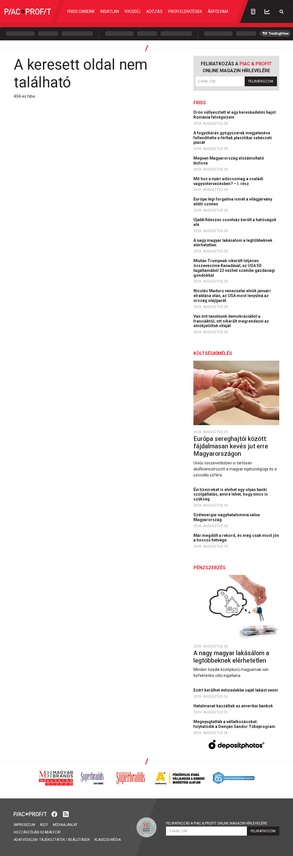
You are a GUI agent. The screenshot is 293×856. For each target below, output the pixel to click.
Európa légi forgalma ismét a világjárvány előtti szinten (232, 201)
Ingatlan (109, 11)
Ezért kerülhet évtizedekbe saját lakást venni (236, 690)
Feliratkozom (260, 81)
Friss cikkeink (81, 11)
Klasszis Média (107, 840)
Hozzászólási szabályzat (37, 832)
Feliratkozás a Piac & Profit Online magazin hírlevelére (216, 823)
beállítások (79, 840)
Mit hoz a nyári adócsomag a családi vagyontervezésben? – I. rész (228, 181)
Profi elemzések (185, 11)
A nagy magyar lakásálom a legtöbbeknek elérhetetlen (232, 243)
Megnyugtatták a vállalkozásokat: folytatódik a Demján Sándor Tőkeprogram (234, 724)
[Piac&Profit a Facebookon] (55, 814)
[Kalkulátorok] (253, 11)
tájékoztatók (52, 840)
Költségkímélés (212, 353)
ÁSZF (44, 825)
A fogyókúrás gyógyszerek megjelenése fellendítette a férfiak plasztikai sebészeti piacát (232, 138)
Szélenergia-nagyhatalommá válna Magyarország (226, 517)
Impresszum (24, 825)
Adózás (154, 11)
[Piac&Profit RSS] (66, 814)
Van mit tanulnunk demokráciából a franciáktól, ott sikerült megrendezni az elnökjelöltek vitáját (231, 321)
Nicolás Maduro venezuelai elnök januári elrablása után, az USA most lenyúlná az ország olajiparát (232, 295)
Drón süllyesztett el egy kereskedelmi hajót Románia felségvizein (234, 114)
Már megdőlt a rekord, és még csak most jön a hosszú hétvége (236, 538)
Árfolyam (218, 11)
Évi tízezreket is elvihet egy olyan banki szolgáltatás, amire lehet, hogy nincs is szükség (230, 494)
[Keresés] (281, 11)
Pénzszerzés (209, 567)
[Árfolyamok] (267, 12)
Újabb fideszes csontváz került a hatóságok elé (234, 222)
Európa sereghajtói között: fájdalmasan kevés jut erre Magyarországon (230, 446)
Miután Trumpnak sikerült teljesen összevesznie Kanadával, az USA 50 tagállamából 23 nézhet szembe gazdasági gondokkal (234, 267)
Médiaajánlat (65, 825)
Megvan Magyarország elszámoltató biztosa (228, 160)
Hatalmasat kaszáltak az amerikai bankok (233, 706)
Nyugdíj (132, 11)
